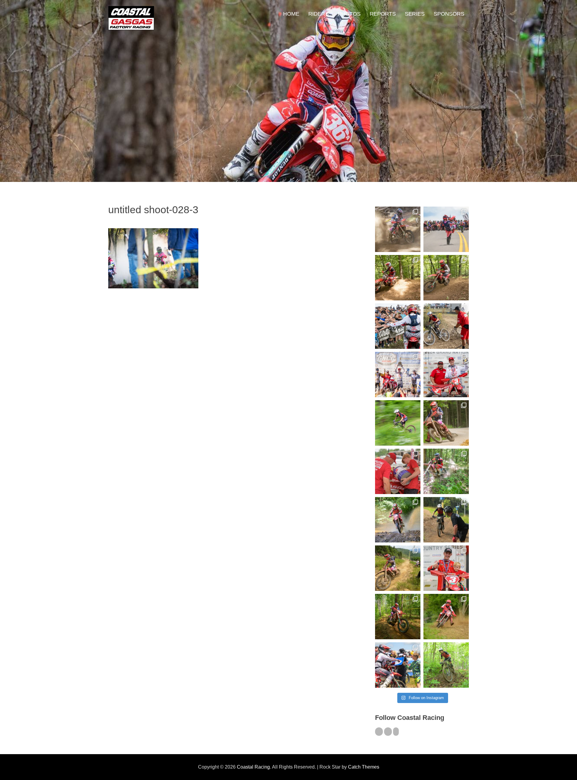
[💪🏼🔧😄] (397, 471)
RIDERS (318, 14)
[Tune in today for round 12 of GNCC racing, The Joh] (397, 326)
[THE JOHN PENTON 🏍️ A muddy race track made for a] (446, 277)
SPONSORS (449, 14)
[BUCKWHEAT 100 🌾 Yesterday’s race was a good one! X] (446, 374)
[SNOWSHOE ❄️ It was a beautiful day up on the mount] (397, 568)
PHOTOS (349, 14)
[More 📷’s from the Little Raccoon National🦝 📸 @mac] (446, 471)
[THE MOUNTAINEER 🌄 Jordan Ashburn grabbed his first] (397, 374)
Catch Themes (363, 766)
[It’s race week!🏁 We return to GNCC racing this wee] (446, 423)
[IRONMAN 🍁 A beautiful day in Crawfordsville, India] (397, 229)
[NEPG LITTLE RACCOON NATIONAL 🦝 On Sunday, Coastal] (397, 519)
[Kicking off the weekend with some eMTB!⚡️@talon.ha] (397, 423)
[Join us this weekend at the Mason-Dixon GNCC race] (397, 665)
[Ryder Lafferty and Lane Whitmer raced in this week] (397, 616)
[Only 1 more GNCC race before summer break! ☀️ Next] (446, 568)
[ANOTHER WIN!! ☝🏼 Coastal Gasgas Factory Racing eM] (446, 665)
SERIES (415, 14)
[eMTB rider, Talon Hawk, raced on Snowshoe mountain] (446, 519)
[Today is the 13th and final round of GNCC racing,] (446, 229)
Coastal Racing (253, 766)
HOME (291, 14)
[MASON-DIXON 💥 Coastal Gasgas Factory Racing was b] (446, 616)
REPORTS (383, 14)
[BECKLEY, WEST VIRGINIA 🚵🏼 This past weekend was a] (446, 326)
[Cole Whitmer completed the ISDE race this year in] (397, 277)
